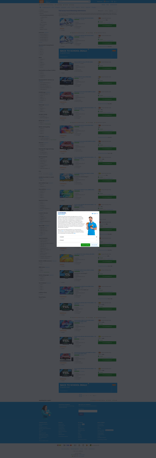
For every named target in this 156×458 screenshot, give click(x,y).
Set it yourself (94, 244)
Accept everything (85, 244)
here (62, 230)
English (94, 213)
